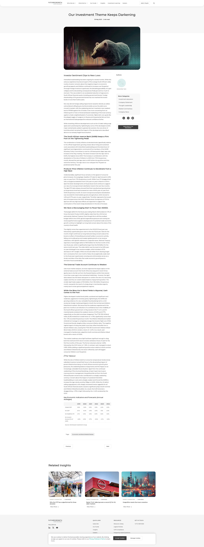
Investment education (126, 99)
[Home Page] (55, 3)
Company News (124, 112)
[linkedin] (49, 528)
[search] (154, 3)
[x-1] (53, 528)
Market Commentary (125, 109)
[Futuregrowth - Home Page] (55, 521)
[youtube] (57, 528)
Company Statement (125, 102)
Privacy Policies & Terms (97, 539)
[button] (120, 538)
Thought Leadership (125, 105)
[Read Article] (65, 490)
